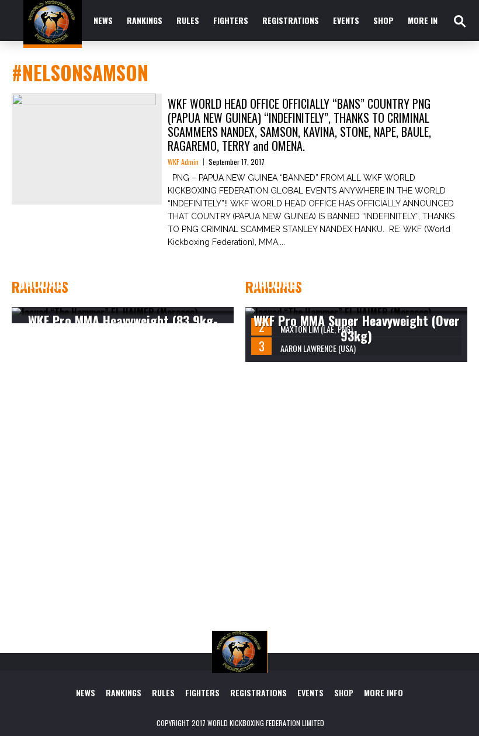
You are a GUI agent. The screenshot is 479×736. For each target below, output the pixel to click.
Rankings (144, 20)
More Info (427, 20)
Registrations (290, 20)
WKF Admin (183, 162)
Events (346, 20)
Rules (187, 20)
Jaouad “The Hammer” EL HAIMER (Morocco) (119, 290)
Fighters (230, 20)
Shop (383, 20)
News (103, 20)
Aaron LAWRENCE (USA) (318, 348)
